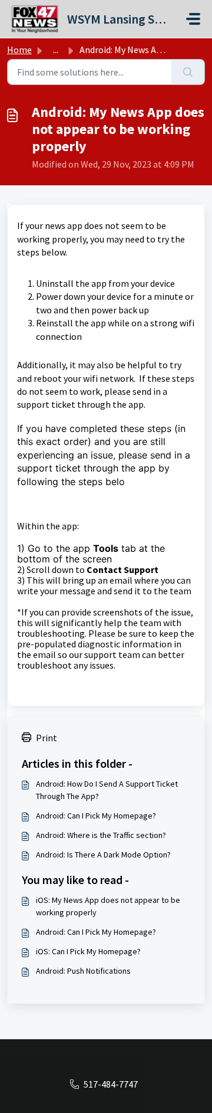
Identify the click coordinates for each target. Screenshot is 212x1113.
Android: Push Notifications (83, 970)
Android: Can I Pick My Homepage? (96, 815)
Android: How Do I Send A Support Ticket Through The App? (107, 789)
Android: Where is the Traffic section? (101, 835)
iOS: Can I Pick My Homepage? (88, 951)
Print (46, 738)
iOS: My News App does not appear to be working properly (108, 906)
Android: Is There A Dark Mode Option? (103, 854)
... (55, 49)
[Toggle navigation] (193, 19)
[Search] (188, 72)
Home (19, 49)
